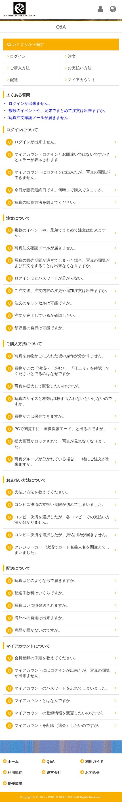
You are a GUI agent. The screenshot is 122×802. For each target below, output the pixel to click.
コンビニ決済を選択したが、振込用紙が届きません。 (62, 534)
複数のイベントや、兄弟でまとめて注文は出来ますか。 (58, 110)
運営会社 (53, 772)
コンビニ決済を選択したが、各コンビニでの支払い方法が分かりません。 (62, 519)
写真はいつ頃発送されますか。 (42, 605)
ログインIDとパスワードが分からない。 (50, 278)
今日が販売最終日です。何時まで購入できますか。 (60, 190)
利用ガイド (94, 761)
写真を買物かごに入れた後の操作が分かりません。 (60, 356)
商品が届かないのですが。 (38, 630)
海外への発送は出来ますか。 (40, 617)
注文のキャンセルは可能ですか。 (44, 303)
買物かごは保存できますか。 (40, 416)
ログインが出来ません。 (30, 103)
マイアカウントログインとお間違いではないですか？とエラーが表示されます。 (62, 157)
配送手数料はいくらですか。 (40, 593)
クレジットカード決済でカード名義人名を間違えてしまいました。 (62, 550)
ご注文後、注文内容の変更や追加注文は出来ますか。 (62, 290)
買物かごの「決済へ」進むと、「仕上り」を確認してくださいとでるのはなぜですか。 (62, 371)
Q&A (49, 761)
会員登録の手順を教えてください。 (46, 658)
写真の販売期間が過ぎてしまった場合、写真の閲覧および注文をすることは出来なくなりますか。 (62, 263)
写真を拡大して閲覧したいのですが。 (48, 386)
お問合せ (92, 772)
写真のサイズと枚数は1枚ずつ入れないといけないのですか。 (63, 401)
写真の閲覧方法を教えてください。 (46, 202)
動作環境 (14, 783)
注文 (71, 56)
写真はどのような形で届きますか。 (46, 580)
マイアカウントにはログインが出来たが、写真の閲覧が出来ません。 (62, 673)
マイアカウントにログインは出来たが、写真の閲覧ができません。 (62, 175)
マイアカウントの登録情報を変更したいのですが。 (60, 713)
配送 (13, 79)
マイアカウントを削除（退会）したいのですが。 (58, 725)
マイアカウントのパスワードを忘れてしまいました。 (62, 688)
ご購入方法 (19, 68)
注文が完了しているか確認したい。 (46, 315)
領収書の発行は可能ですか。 (40, 328)
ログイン (17, 56)
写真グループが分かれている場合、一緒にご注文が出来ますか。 (62, 462)
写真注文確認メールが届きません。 (40, 117)
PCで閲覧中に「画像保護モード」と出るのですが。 (60, 428)
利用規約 (14, 772)
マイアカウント (81, 79)
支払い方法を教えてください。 (42, 492)
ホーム (13, 761)
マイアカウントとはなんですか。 (44, 700)
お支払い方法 (79, 68)
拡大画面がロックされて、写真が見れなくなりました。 (60, 444)
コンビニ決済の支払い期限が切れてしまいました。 (60, 504)
